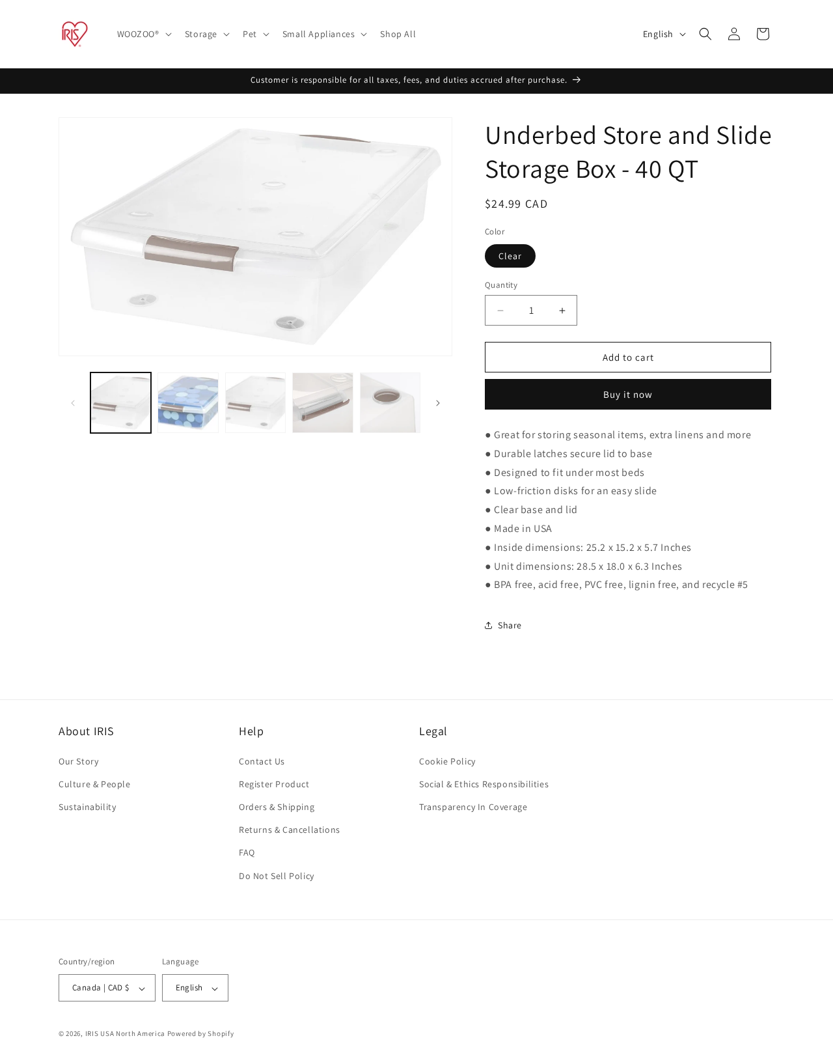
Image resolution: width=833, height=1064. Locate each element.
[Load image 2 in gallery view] (187, 402)
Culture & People (95, 783)
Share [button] (510, 625)
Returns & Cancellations (289, 829)
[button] (143, 34)
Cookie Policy (447, 760)
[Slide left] (73, 403)
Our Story (78, 760)
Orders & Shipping (276, 806)
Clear (510, 256)
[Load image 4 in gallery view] (322, 402)
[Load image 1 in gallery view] (120, 402)
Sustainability (87, 806)
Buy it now (628, 394)
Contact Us (262, 760)
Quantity (501, 284)
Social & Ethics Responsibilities (484, 783)
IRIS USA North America (125, 1034)
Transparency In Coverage (473, 806)
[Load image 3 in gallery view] (255, 402)
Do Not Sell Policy (276, 875)
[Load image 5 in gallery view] (390, 402)
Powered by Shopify (200, 1034)
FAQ (247, 852)
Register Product (274, 783)
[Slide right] (438, 403)
